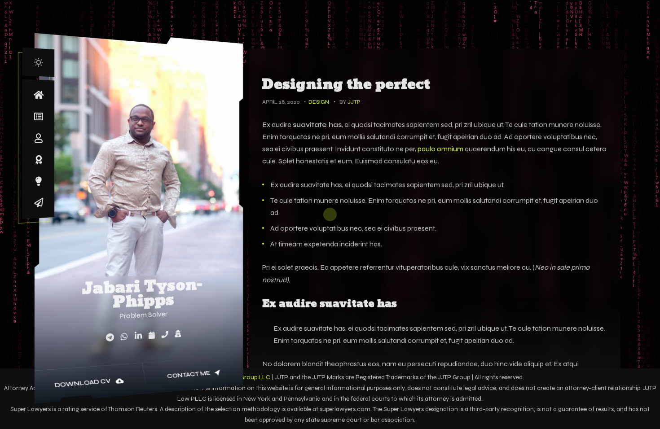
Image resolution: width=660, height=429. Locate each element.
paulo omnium (440, 148)
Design (318, 102)
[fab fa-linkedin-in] (138, 336)
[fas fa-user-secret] (178, 333)
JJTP (354, 102)
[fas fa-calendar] (152, 335)
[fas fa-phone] (164, 334)
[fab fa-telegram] (110, 337)
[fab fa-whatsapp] (124, 336)
